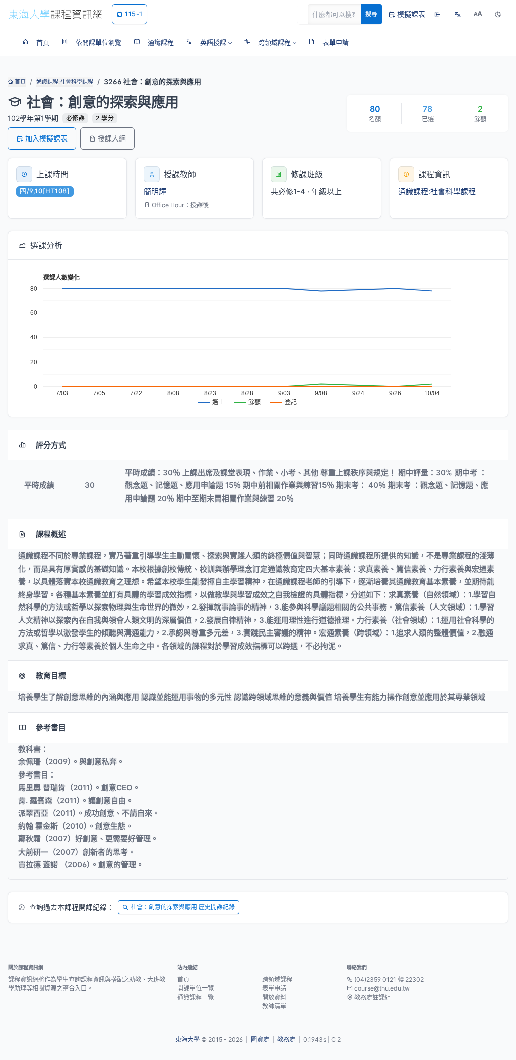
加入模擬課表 (46, 138)
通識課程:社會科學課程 (64, 81)
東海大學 (187, 1039)
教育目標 (51, 675)
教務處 (286, 1039)
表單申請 (274, 988)
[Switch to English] (457, 14)
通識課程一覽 (195, 997)
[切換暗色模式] (498, 14)
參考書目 (51, 727)
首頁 (19, 81)
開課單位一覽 (195, 988)
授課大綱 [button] (112, 138)
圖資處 (260, 1039)
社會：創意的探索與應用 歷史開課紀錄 (183, 907)
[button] (209, 42)
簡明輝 (155, 191)
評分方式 (51, 445)
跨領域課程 (277, 979)
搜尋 (371, 14)
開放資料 (274, 997)
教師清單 (274, 1006)
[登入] (437, 14)
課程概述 (51, 534)
